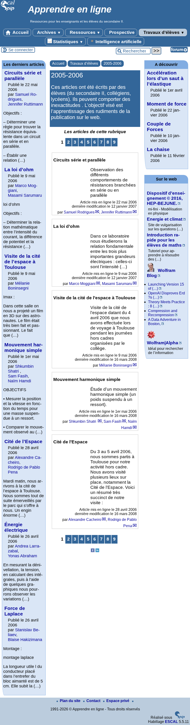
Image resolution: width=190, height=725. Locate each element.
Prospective (121, 32)
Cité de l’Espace (23, 441)
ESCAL (171, 722)
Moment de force (167, 103)
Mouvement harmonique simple (23, 347)
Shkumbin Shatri (83, 421)
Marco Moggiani (82, 284)
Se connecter (20, 50)
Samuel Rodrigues (79, 212)
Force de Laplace (14, 611)
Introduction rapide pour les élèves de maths (164, 240)
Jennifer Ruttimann (116, 212)
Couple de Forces (159, 126)
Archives (48, 32)
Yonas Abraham (22, 556)
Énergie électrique (16, 527)
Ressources (84, 32)
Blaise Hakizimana (25, 639)
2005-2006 (112, 63)
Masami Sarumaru (117, 284)
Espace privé (118, 701)
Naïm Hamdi (19, 381)
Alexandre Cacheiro (84, 520)
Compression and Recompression (162, 313)
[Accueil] (8, 10)
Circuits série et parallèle (22, 75)
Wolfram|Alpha (162, 342)
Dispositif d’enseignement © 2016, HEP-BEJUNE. (166, 198)
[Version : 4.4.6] (180, 717)
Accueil (20, 32)
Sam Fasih (112, 421)
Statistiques (67, 41)
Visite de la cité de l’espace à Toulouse (22, 261)
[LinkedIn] (97, 551)
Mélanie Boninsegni (115, 365)
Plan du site (70, 701)
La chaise (158, 149)
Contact (93, 701)
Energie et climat (164, 219)
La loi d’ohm (19, 169)
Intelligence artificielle (118, 41)
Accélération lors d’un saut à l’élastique (165, 78)
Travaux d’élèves (163, 32)
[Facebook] (93, 551)
